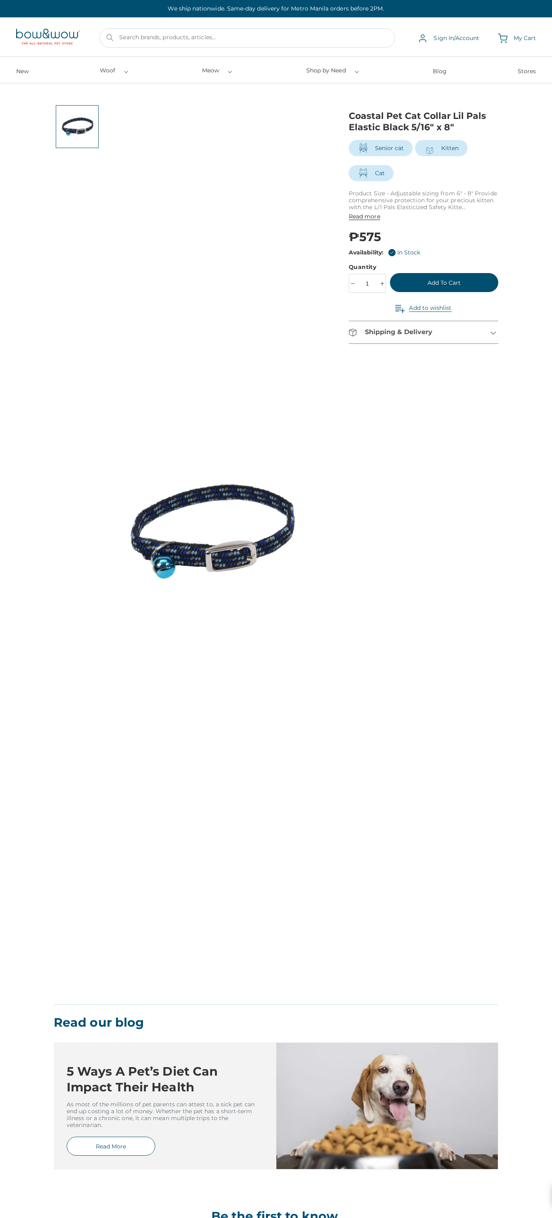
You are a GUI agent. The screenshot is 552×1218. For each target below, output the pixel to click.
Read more (364, 216)
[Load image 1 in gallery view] (77, 126)
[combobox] (247, 38)
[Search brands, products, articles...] (110, 38)
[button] (113, 73)
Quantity (363, 267)
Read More (111, 1146)
